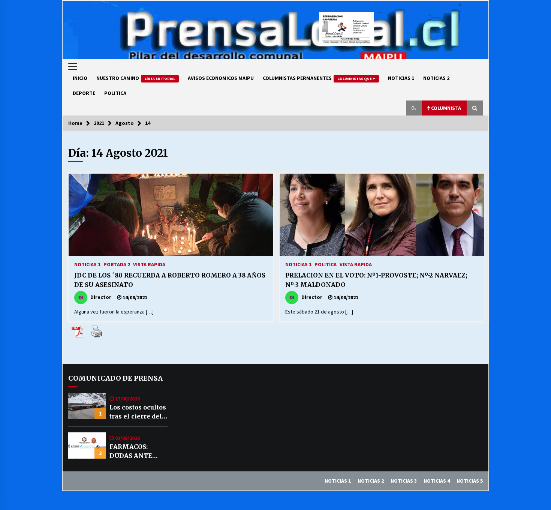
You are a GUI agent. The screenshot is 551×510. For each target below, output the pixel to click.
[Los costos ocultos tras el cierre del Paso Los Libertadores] (87, 406)
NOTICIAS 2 (436, 78)
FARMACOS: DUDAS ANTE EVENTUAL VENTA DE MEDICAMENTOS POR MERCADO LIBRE (137, 451)
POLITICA (115, 93)
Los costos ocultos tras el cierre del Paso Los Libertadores (137, 412)
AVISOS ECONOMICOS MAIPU (221, 78)
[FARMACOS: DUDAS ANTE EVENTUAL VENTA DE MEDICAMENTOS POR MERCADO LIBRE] (87, 445)
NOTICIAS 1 (401, 78)
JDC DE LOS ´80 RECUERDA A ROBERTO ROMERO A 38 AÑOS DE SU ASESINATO (169, 280)
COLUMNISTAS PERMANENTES (319, 78)
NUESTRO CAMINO (135, 78)
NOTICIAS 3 (404, 480)
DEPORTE (84, 93)
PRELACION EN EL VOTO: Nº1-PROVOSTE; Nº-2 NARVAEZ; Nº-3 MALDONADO (376, 280)
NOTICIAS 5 (470, 480)
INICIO (80, 78)
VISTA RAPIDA (149, 264)
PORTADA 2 (116, 264)
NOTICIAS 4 (437, 480)
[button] (414, 108)
